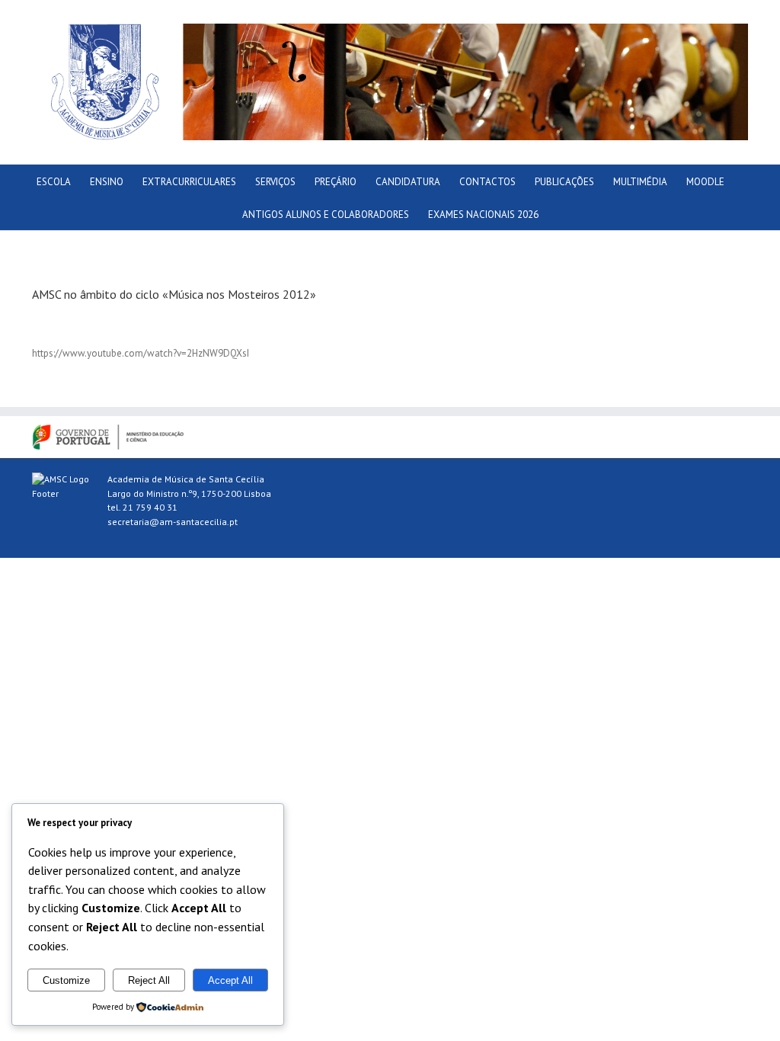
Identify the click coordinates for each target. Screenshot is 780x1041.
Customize (66, 980)
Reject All (149, 980)
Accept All (230, 980)
